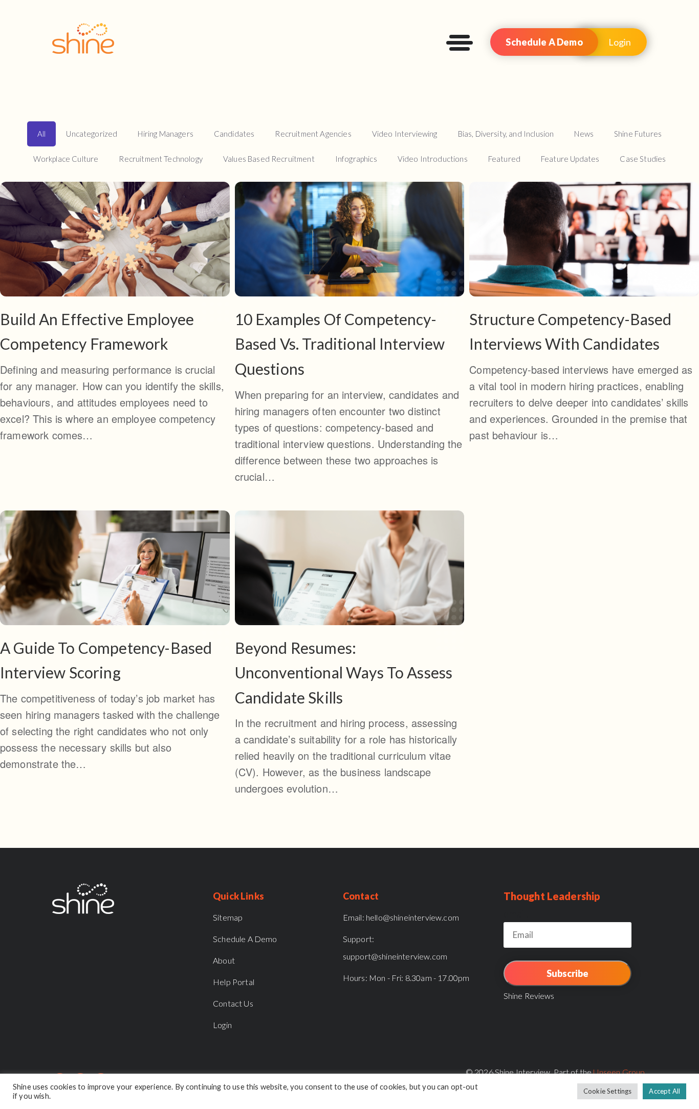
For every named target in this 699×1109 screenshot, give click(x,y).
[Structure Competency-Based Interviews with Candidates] (584, 318)
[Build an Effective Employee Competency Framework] (115, 318)
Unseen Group (619, 1072)
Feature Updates (570, 158)
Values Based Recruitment (269, 158)
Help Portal (233, 982)
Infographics (356, 158)
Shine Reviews (529, 995)
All (41, 133)
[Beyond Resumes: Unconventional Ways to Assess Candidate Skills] (350, 658)
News (584, 133)
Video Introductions (433, 158)
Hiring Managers (165, 133)
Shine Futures (638, 133)
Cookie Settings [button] (607, 1091)
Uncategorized (91, 133)
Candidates (234, 133)
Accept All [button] (664, 1091)
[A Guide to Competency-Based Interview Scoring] (115, 646)
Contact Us (233, 1003)
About (224, 960)
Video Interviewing (405, 133)
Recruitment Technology (161, 158)
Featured (504, 158)
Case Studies (643, 158)
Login (619, 42)
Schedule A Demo (544, 42)
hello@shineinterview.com (401, 917)
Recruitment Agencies (313, 133)
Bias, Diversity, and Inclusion (506, 133)
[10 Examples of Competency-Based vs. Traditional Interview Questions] (350, 338)
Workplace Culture (66, 158)
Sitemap (228, 917)
